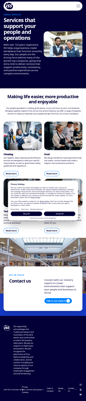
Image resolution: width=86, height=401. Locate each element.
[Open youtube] (80, 394)
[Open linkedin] (80, 384)
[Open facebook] (80, 389)
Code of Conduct (50, 389)
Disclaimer (37, 389)
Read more (11, 173)
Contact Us (71, 389)
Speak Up (60, 389)
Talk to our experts (56, 300)
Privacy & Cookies (25, 390)
